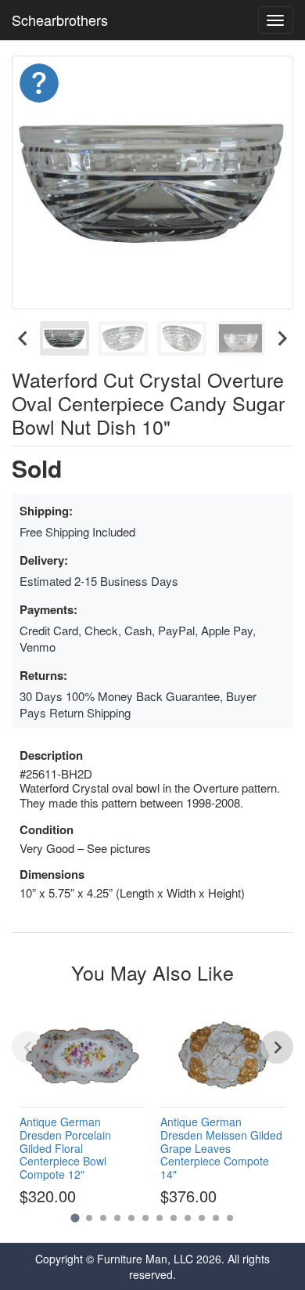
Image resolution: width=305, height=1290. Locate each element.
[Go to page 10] (202, 1218)
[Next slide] (281, 338)
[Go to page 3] (103, 1218)
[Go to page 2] (89, 1218)
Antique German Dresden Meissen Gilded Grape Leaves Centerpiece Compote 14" (221, 1148)
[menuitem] (64, 338)
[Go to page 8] (173, 1218)
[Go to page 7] (159, 1218)
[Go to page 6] (145, 1218)
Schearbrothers (60, 19)
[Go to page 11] (216, 1218)
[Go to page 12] (230, 1218)
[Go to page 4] (117, 1218)
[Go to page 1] (74, 1218)
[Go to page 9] (188, 1218)
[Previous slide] (28, 1047)
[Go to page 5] (131, 1218)
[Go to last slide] (23, 338)
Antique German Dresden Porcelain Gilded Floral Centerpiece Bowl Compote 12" (65, 1148)
